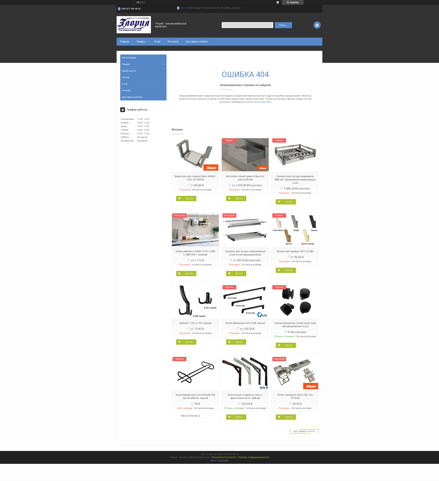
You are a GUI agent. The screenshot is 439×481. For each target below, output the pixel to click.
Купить (189, 198)
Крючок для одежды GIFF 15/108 (295, 251)
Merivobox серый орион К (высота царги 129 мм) (245, 178)
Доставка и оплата (196, 41)
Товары (140, 41)
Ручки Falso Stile (262, 102)
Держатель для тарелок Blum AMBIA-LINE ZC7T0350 (195, 178)
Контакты (173, 41)
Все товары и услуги (304, 431)
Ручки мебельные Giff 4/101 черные (245, 323)
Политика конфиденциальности (253, 457)
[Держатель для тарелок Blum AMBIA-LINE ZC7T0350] (195, 155)
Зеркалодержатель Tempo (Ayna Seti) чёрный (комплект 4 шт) (295, 325)
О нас (157, 41)
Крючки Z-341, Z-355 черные (195, 323)
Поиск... (283, 25)
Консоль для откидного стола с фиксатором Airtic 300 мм (245, 396)
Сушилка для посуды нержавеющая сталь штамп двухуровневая (245, 253)
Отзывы (126, 90)
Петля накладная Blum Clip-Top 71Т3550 (295, 396)
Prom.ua (235, 454)
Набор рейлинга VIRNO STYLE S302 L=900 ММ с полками (195, 253)
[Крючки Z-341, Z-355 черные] (195, 301)
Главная (124, 41)
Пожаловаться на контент (224, 457)
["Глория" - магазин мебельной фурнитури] (134, 25)
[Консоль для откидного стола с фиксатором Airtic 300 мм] (245, 373)
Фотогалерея (129, 57)
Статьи (125, 77)
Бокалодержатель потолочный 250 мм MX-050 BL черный (195, 396)
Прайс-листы (129, 71)
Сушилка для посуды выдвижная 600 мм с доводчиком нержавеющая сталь (295, 179)
